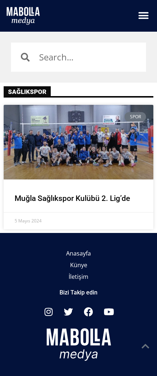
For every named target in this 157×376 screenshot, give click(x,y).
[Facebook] (89, 312)
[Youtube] (109, 312)
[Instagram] (48, 312)
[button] (143, 16)
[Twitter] (69, 312)
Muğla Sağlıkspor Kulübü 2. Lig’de (72, 198)
